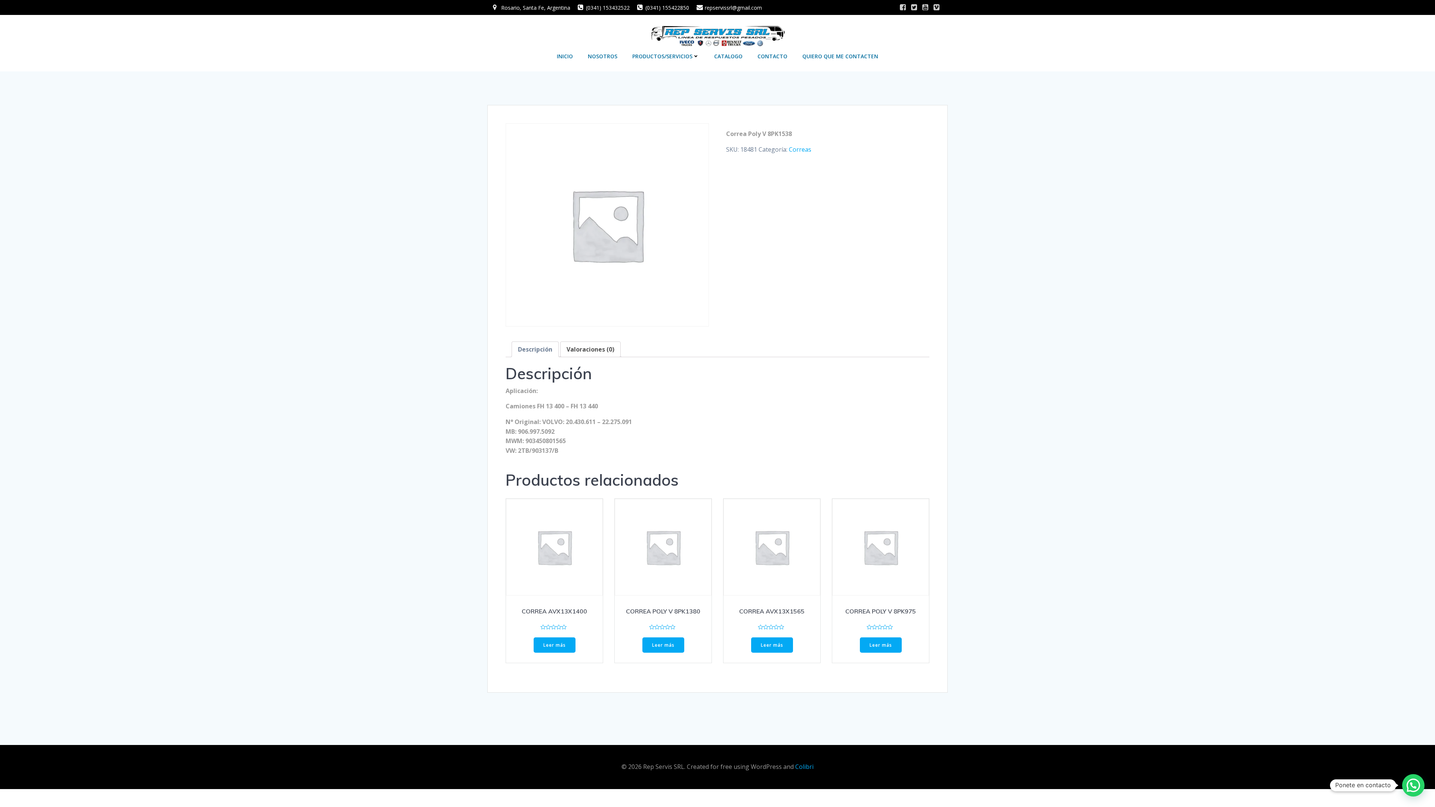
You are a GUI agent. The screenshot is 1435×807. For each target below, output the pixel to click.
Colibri (804, 767)
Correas (800, 149)
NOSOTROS (602, 56)
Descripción (535, 349)
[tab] (535, 349)
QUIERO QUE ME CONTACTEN (840, 56)
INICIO (565, 56)
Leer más (554, 645)
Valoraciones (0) (590, 349)
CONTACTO (772, 56)
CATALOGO (728, 56)
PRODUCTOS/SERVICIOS (662, 56)
